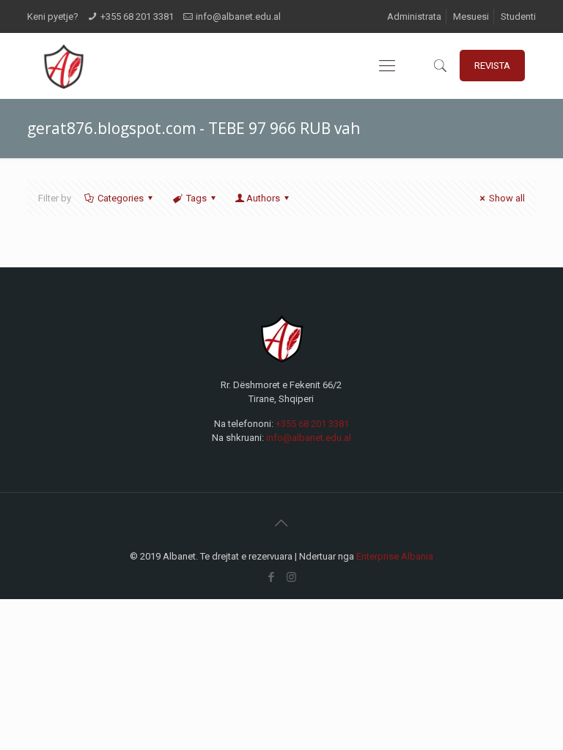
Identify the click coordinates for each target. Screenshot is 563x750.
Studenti (518, 16)
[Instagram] (291, 577)
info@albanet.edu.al (238, 16)
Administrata (414, 16)
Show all (507, 198)
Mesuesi (471, 16)
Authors (263, 198)
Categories (120, 198)
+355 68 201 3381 (137, 16)
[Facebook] (271, 577)
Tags (196, 198)
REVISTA (492, 65)
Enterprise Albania (394, 556)
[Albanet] (63, 66)
